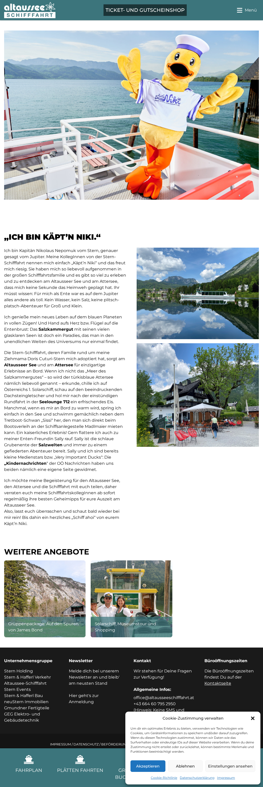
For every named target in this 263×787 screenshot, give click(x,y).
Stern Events (17, 689)
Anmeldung (81, 701)
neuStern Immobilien (26, 701)
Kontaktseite (217, 683)
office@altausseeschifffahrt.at (164, 697)
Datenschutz (86, 744)
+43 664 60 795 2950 (155, 703)
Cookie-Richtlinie (164, 778)
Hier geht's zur (84, 695)
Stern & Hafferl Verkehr (27, 677)
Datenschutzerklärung (197, 778)
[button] (252, 718)
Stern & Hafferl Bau (23, 695)
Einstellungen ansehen (230, 766)
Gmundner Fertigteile (26, 707)
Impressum (226, 778)
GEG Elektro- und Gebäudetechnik (22, 717)
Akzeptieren (147, 766)
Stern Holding (18, 671)
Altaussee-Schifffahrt (25, 683)
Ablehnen (185, 766)
